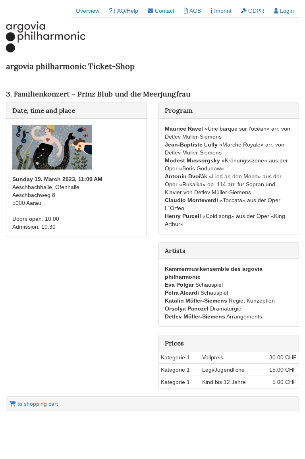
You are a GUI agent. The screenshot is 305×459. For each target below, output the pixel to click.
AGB (194, 11)
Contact (163, 11)
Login (286, 11)
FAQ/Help (125, 11)
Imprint (222, 11)
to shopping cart (37, 404)
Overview (87, 11)
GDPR (255, 11)
